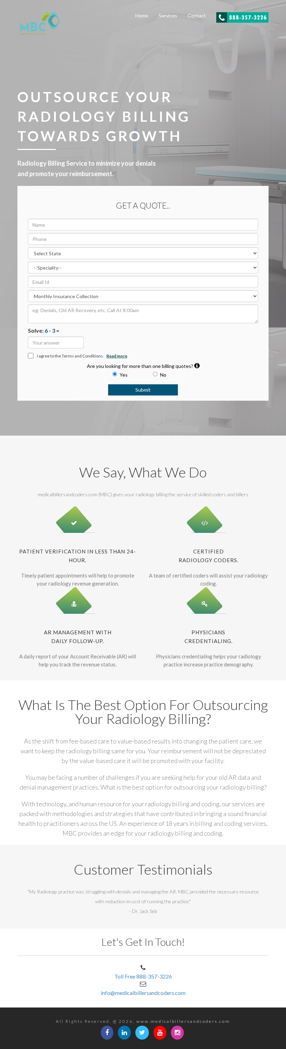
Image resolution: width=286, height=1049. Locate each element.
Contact (197, 15)
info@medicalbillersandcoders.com (143, 992)
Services (168, 15)
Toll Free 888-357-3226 (143, 976)
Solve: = (43, 330)
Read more (116, 356)
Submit (143, 390)
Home (141, 15)
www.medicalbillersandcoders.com (183, 1021)
